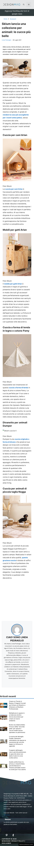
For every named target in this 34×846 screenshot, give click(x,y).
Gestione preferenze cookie (26, 844)
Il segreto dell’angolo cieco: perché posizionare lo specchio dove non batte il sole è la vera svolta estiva (17, 754)
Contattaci (7, 815)
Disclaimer (6, 843)
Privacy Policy (18, 841)
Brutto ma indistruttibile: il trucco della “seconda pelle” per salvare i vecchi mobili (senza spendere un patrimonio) (17, 728)
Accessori (13, 19)
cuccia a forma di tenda (18, 388)
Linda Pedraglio (6, 40)
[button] (23, 4)
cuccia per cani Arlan (14, 189)
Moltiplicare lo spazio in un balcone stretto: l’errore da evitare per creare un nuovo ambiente (17, 717)
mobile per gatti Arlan (13, 284)
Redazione (6, 841)
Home (5, 19)
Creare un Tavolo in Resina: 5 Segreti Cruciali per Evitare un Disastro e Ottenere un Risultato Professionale (17, 705)
